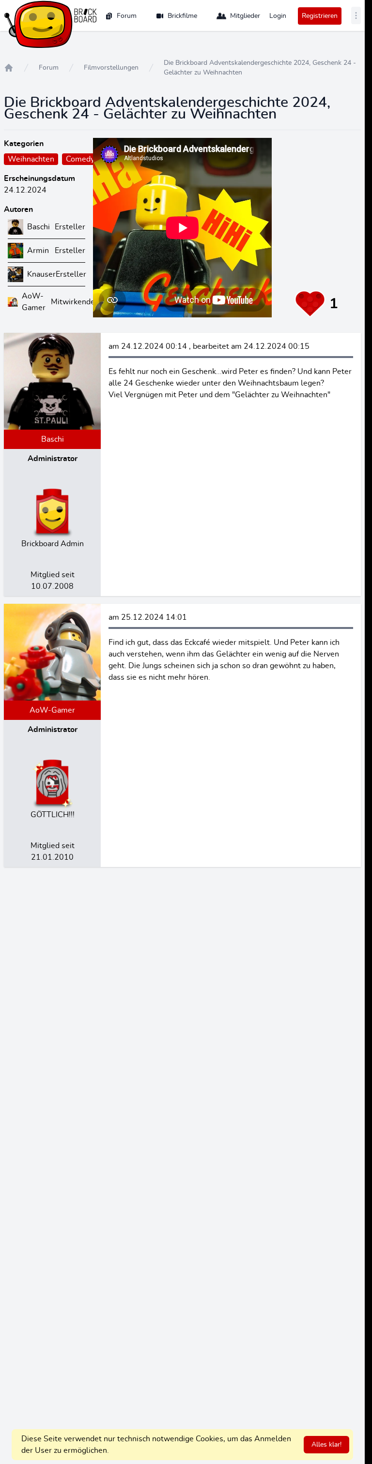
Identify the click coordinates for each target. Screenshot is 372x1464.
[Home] (9, 68)
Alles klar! (326, 1444)
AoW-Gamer (52, 710)
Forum (127, 16)
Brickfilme (182, 16)
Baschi (52, 439)
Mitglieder (245, 16)
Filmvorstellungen (111, 67)
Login (277, 16)
